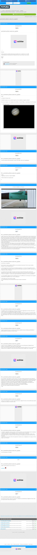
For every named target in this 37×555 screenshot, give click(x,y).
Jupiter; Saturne (3, 528)
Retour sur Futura (9, 0)
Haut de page (30, 544)
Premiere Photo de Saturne (4, 526)
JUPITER (3, 468)
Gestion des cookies (16, 544)
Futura (6, 544)
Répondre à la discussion (18, 14)
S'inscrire (27, 0)
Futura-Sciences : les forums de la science (12, 10)
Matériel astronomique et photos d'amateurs (8, 11)
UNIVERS (21, 10)
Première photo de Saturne (4, 522)
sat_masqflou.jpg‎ (7, 64)
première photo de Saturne (4, 524)
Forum (3, 10)
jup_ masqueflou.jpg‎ (7, 63)
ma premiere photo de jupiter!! (5, 520)
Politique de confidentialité (24, 544)
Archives (8, 544)
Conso (12, 544)
